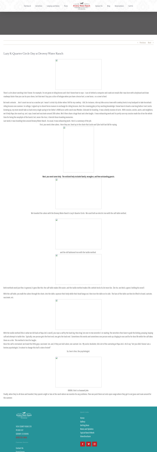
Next (149, 42)
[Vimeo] (88, 444)
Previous (143, 42)
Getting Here (84, 425)
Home (82, 418)
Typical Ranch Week (87, 432)
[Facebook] (82, 444)
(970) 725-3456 (21, 437)
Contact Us (19, 448)
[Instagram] (94, 444)
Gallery (82, 421)
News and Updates (86, 429)
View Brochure (85, 436)
